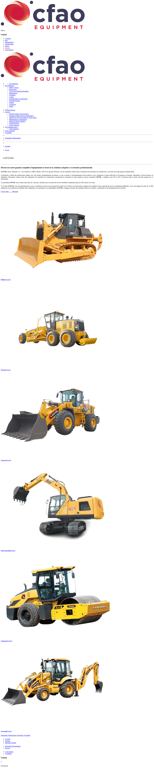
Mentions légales (10, 743)
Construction (9, 44)
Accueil (7, 739)
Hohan (11, 102)
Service (7, 48)
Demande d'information (13, 138)
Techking (12, 95)
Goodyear (12, 104)
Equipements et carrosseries (18, 99)
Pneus (7, 46)
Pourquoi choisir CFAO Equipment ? (21, 116)
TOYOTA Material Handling (19, 91)
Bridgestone (13, 93)
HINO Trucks (13, 87)
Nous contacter (14, 125)
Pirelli (11, 106)
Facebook (20, 735)
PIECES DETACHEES (17, 121)
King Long (13, 89)
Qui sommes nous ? (11, 127)
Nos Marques (13, 84)
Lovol (7, 150)
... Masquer (14, 191)
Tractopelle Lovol (6, 731)
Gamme (7, 146)
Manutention (9, 42)
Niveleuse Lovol (5, 370)
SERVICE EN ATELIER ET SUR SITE (22, 118)
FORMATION (14, 123)
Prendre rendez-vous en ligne (18, 114)
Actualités (8, 133)
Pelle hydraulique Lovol (8, 550)
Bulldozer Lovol (6, 279)
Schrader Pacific (14, 101)
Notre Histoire (14, 129)
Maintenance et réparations (18, 119)
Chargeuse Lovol (6, 460)
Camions (8, 38)
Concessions (9, 50)
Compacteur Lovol (6, 641)
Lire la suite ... (5, 191)
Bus (6, 40)
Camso (11, 97)
